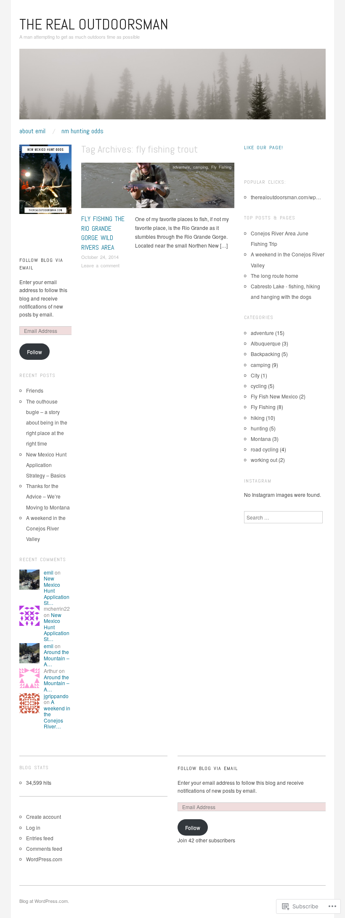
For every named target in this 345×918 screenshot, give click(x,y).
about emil (32, 131)
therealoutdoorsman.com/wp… (286, 196)
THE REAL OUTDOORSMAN (93, 24)
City (255, 375)
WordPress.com (44, 859)
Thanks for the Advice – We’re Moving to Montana (48, 496)
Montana (261, 438)
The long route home (274, 275)
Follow (34, 351)
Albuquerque (266, 343)
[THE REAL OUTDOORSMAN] (172, 87)
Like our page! (263, 147)
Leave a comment (100, 265)
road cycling (265, 449)
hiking (258, 417)
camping (200, 167)
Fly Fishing (221, 167)
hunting (259, 428)
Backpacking (265, 353)
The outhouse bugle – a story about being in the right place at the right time (46, 422)
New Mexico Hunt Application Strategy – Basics (46, 465)
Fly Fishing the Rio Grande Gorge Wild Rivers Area (103, 232)
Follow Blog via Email (208, 768)
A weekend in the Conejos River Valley (46, 528)
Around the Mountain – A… (56, 657)
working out (264, 459)
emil (48, 572)
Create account (43, 816)
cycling (259, 385)
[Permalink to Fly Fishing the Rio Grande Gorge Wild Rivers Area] (157, 187)
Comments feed (44, 848)
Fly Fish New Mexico (274, 396)
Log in (33, 827)
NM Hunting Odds (82, 131)
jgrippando (56, 695)
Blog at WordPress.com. (44, 900)
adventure (181, 167)
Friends (34, 390)
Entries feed (39, 838)
